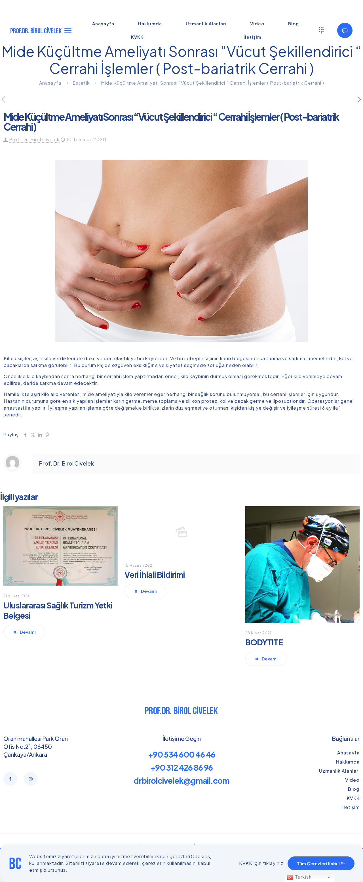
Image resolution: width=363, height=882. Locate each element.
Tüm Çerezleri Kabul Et (321, 863)
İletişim (351, 807)
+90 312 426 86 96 (181, 767)
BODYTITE (264, 642)
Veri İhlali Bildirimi (154, 574)
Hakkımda (348, 762)
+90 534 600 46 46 (181, 754)
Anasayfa (50, 83)
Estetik (81, 83)
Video (352, 780)
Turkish (303, 877)
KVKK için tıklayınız (261, 863)
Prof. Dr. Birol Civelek (34, 139)
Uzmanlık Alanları (339, 771)
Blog (354, 789)
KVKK (353, 798)
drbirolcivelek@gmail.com (181, 780)
